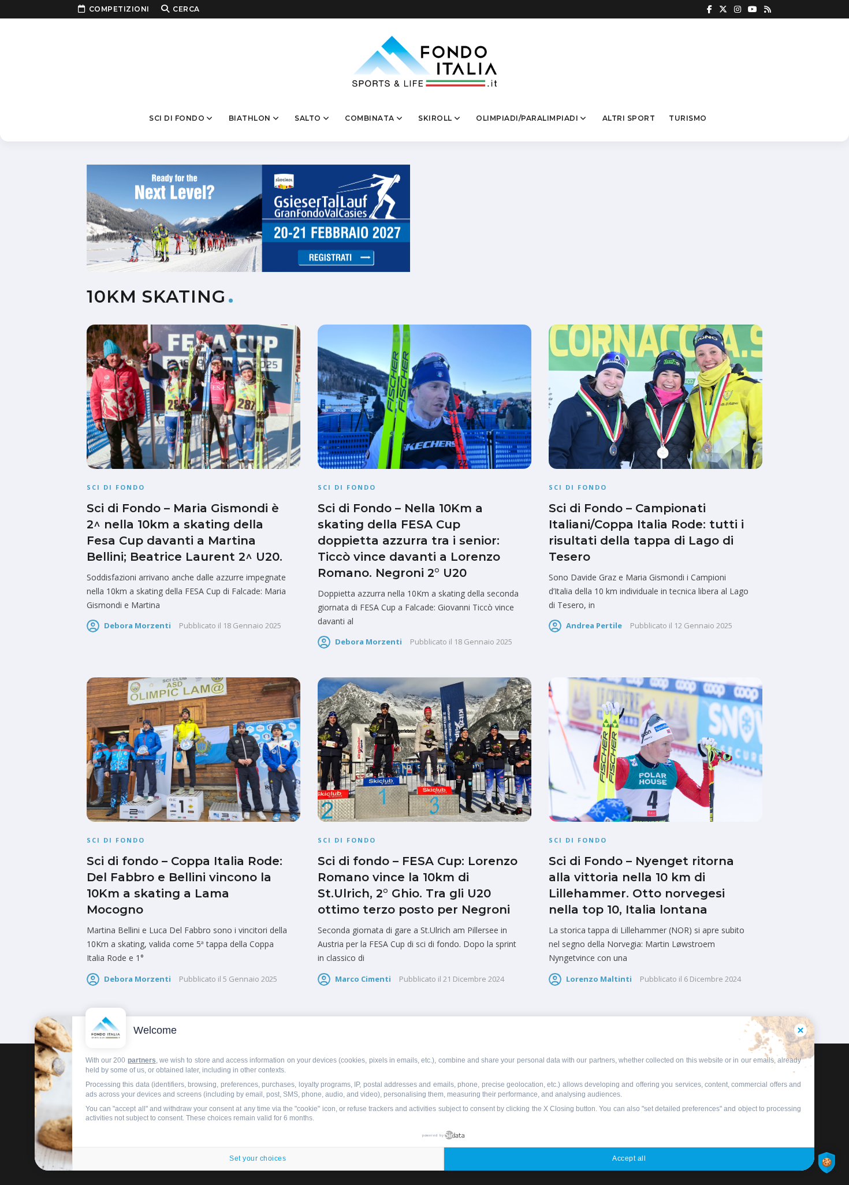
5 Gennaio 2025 (250, 979)
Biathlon (250, 118)
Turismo (688, 118)
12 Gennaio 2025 (703, 625)
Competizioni (119, 9)
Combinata (369, 118)
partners (142, 1060)
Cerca (186, 9)
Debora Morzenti (137, 625)
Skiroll (435, 118)
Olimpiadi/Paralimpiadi (527, 118)
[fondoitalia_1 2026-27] (248, 217)
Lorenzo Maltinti (599, 979)
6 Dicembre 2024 (712, 979)
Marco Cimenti (363, 979)
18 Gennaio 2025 (252, 625)
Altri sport (629, 118)
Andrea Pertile (594, 625)
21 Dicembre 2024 (473, 979)
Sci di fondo (176, 118)
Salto (308, 118)
